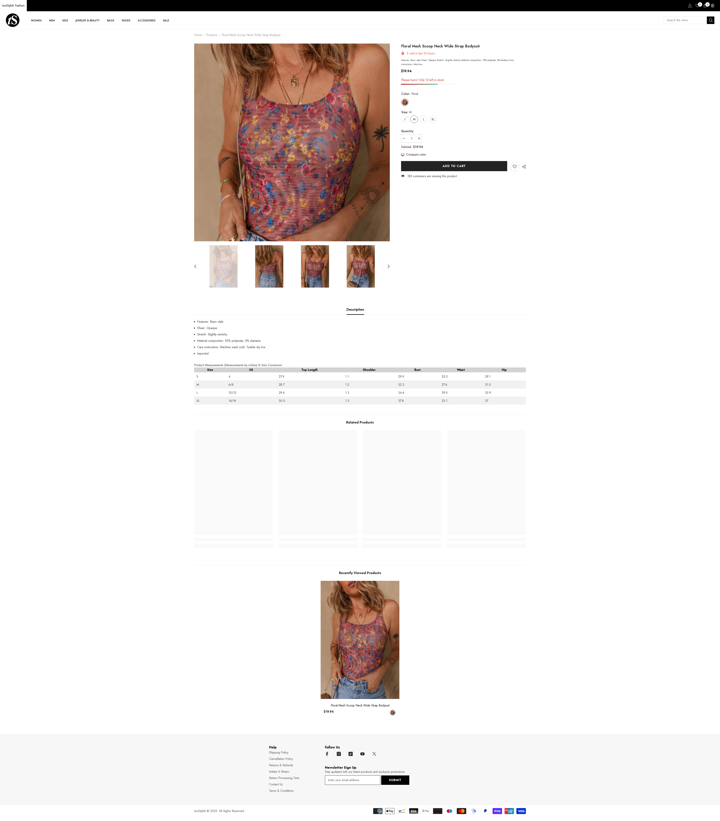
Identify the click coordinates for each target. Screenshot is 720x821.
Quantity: (407, 131)
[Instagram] (338, 753)
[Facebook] (327, 753)
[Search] (689, 20)
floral (392, 712)
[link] (514, 166)
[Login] (690, 5)
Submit (395, 780)
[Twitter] (374, 753)
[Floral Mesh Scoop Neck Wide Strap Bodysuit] (360, 640)
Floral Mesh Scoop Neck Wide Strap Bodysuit (360, 705)
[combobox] (685, 20)
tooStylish (200, 811)
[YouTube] (362, 753)
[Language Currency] (712, 5)
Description (355, 309)
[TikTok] (350, 753)
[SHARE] (522, 166)
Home (198, 35)
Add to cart (454, 166)
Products (211, 35)
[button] (195, 266)
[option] (292, 142)
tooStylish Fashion (13, 5)
